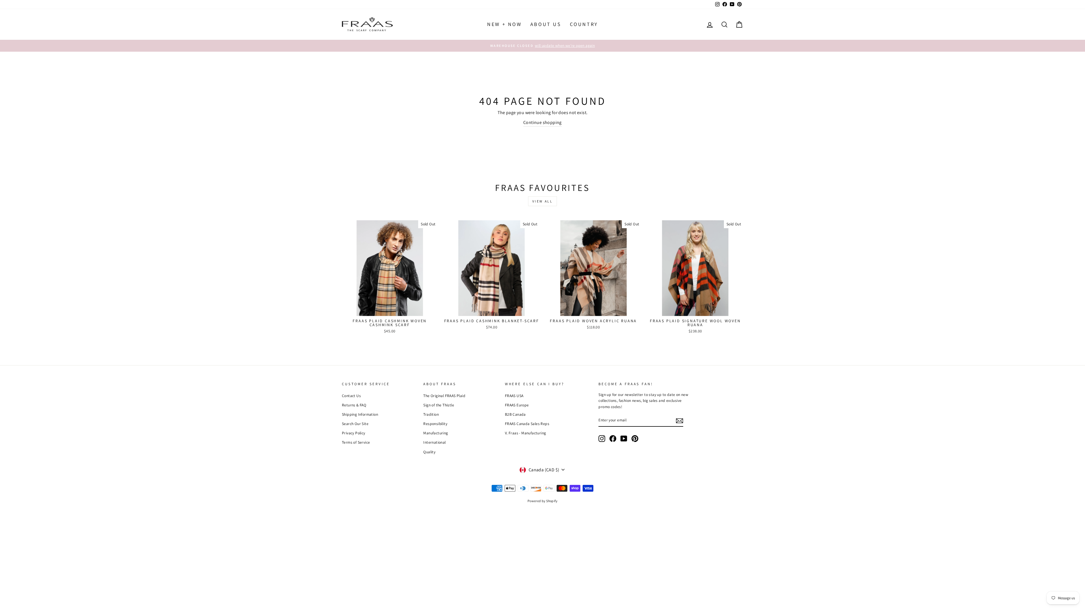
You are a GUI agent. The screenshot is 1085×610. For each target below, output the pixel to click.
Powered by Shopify (542, 501)
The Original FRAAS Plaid (444, 395)
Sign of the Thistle (438, 405)
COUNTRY (584, 24)
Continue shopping (542, 122)
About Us (545, 24)
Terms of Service (356, 442)
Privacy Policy (353, 432)
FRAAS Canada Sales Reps (527, 423)
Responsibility (435, 423)
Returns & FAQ (354, 405)
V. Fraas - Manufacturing (525, 432)
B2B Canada (515, 414)
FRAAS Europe (517, 405)
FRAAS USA (514, 395)
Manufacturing (435, 432)
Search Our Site (355, 423)
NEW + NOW (504, 24)
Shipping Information (360, 414)
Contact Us (351, 395)
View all (542, 201)
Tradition (431, 414)
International (434, 442)
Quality (429, 451)
